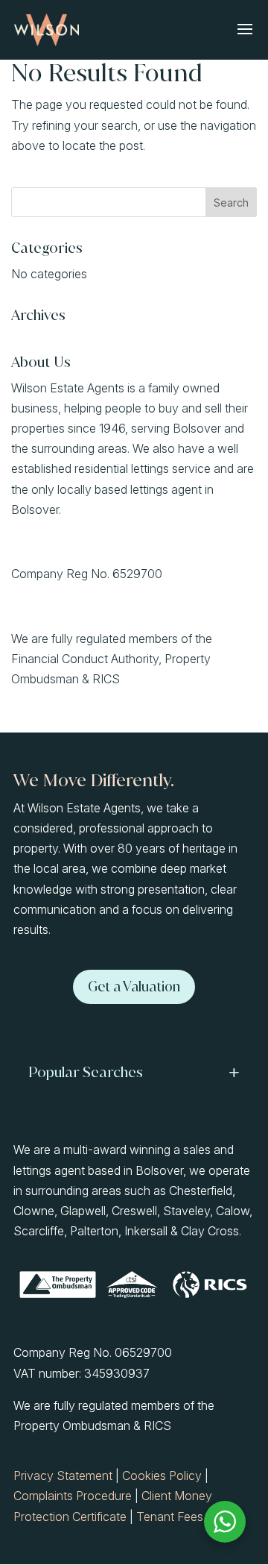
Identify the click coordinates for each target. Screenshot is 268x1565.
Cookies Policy (162, 1475)
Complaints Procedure (72, 1495)
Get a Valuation (134, 986)
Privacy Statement (62, 1475)
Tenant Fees (169, 1516)
